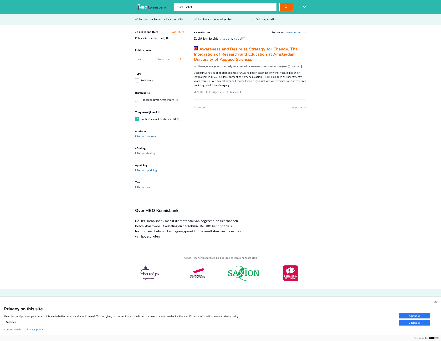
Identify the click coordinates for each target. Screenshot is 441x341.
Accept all (414, 315)
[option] (220, 273)
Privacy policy (35, 329)
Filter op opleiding (146, 170)
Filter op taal (143, 187)
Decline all (414, 322)
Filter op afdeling (145, 153)
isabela (227, 38)
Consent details (13, 329)
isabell (238, 38)
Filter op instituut (145, 136)
